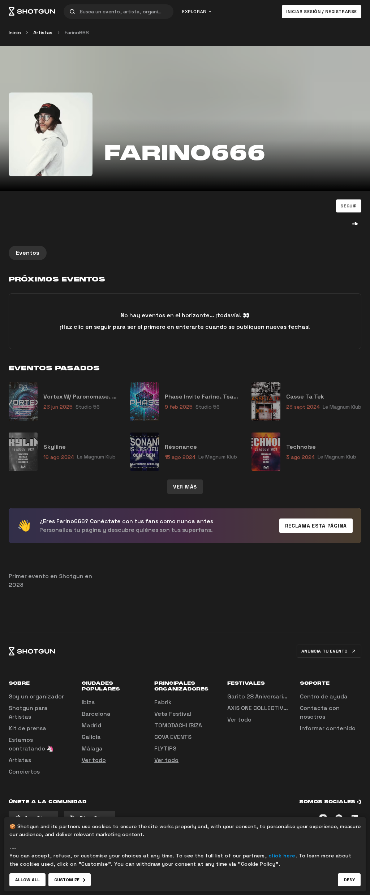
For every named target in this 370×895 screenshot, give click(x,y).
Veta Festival (173, 714)
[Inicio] (32, 11)
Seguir (348, 206)
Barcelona (96, 714)
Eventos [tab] (27, 253)
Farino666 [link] (77, 32)
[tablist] (185, 253)
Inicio (15, 32)
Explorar (194, 11)
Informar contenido (328, 728)
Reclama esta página (316, 525)
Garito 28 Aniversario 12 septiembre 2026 (285, 696)
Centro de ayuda (324, 696)
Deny (349, 880)
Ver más (185, 486)
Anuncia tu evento (324, 651)
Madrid (91, 725)
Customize (66, 880)
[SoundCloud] (354, 223)
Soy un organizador (36, 696)
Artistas (42, 32)
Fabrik (163, 702)
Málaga (92, 748)
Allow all (27, 880)
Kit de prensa (27, 728)
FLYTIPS (165, 748)
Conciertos (24, 771)
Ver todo (94, 760)
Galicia (91, 737)
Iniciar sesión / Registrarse (321, 11)
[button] (348, 205)
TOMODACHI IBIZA (178, 725)
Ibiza (88, 702)
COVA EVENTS (173, 737)
